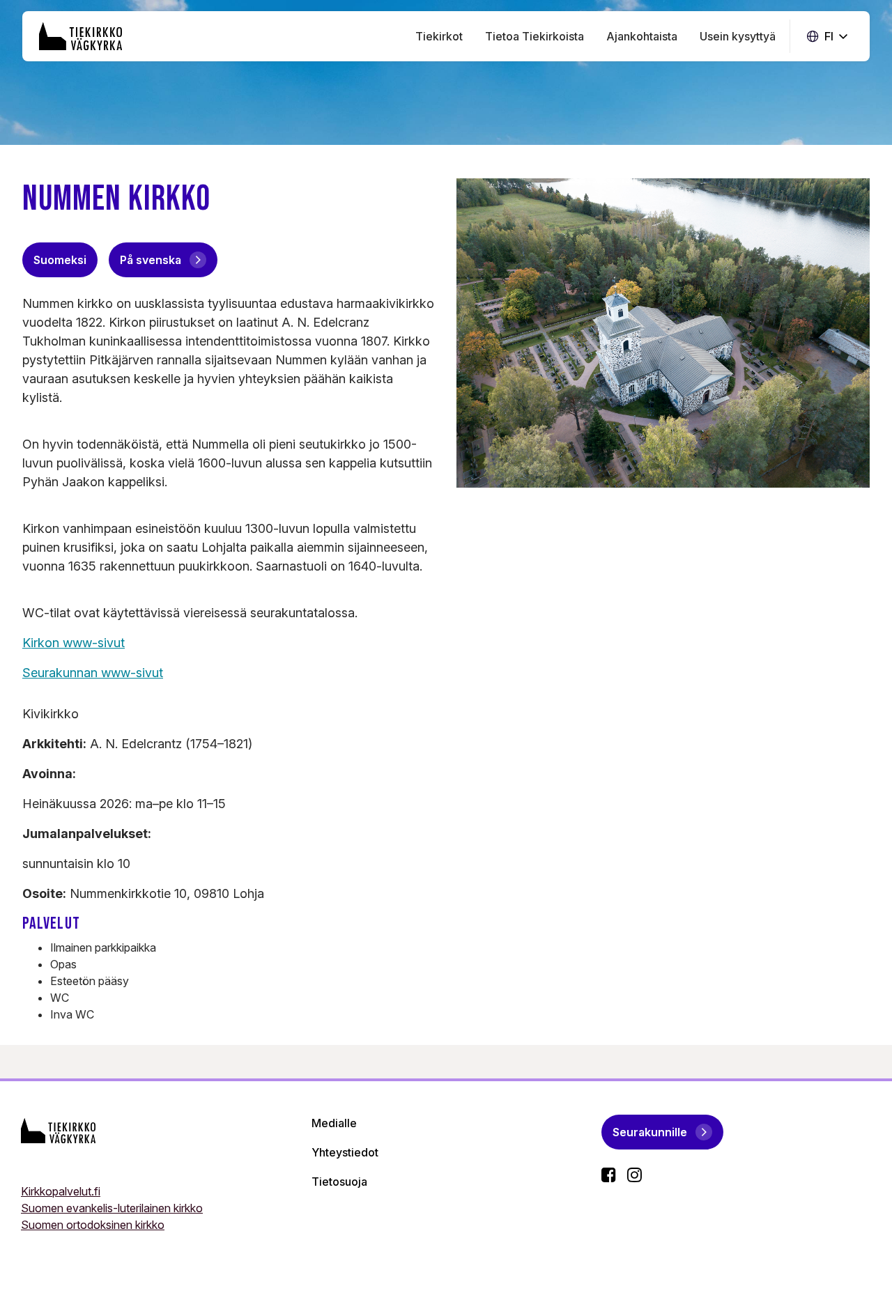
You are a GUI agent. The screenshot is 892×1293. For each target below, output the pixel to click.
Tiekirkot (439, 36)
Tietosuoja (339, 1182)
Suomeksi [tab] (59, 260)
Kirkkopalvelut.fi (60, 1191)
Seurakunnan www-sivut (92, 672)
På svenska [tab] (150, 260)
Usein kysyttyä (738, 36)
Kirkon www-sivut (73, 642)
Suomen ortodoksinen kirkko (92, 1225)
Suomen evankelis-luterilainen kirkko (112, 1208)
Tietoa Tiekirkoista (534, 36)
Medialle (334, 1123)
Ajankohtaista (641, 36)
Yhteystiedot (345, 1152)
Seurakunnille (650, 1132)
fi (827, 36)
